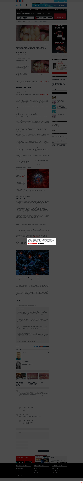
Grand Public (41, 243)
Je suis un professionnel (32, 243)
